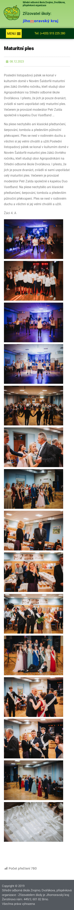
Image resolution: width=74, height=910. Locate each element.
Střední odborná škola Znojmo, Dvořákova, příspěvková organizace (44, 4)
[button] (14, 33)
